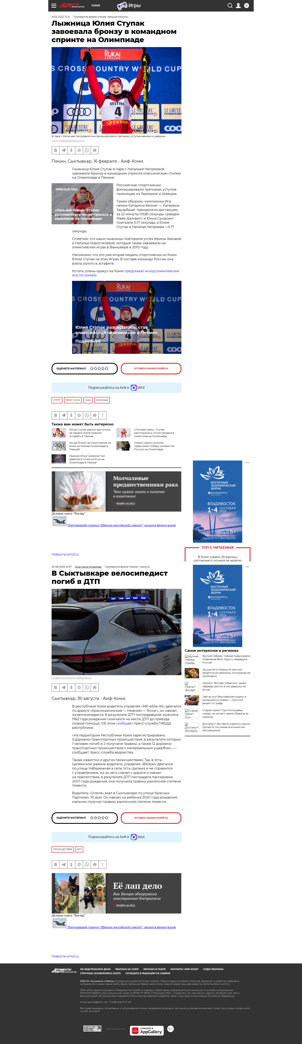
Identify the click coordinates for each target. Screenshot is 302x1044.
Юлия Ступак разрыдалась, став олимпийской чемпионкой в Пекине (116, 330)
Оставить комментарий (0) (151, 368)
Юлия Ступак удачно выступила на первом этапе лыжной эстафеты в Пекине (90, 433)
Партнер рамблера (115, 1029)
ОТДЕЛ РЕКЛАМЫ (213, 969)
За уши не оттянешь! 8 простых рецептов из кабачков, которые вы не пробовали (226, 673)
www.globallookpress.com (68, 140)
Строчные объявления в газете (100, 973)
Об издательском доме (95, 969)
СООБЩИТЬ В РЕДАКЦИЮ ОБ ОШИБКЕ (148, 973)
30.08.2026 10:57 (62, 566)
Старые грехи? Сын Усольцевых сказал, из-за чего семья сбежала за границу (225, 713)
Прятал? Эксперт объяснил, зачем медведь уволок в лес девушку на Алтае (224, 686)
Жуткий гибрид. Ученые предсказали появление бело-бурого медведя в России (226, 659)
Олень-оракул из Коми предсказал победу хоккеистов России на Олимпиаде (154, 446)
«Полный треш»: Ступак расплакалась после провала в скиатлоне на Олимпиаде (154, 433)
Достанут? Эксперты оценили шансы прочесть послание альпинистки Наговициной (226, 727)
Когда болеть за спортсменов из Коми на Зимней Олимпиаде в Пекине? (90, 446)
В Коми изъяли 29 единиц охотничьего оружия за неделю (218, 558)
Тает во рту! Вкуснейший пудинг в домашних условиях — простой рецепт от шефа (224, 700)
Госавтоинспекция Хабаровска (71, 677)
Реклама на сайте (127, 969)
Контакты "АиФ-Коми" (184, 969)
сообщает (125, 723)
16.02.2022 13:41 (61, 16)
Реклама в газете (154, 969)
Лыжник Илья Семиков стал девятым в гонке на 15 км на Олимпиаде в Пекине (87, 459)
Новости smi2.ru (65, 554)
